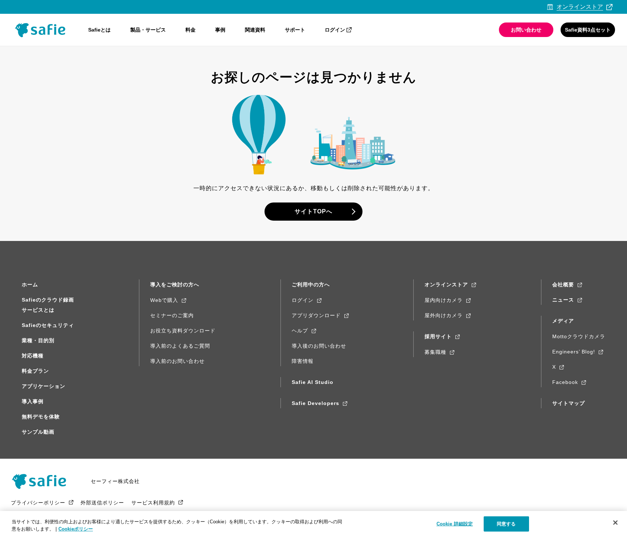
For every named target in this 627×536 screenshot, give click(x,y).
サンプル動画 (38, 432)
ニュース (563, 300)
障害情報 (303, 361)
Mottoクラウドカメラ (578, 336)
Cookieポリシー (75, 528)
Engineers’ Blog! (573, 352)
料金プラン (35, 371)
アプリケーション (43, 386)
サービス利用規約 (153, 503)
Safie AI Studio (312, 382)
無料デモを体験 (41, 417)
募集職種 (435, 352)
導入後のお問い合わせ (319, 346)
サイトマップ (568, 403)
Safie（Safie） (42, 481)
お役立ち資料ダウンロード (183, 331)
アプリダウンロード (316, 315)
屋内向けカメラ (444, 300)
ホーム (30, 284)
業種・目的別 (38, 340)
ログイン (335, 30)
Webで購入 (164, 300)
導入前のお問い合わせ (177, 361)
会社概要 (563, 284)
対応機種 (33, 356)
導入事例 (33, 401)
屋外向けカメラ (444, 315)
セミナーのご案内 (172, 315)
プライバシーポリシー (38, 503)
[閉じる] (615, 523)
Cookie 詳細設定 (455, 524)
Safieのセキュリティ (48, 325)
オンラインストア (446, 284)
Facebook (565, 382)
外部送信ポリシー (102, 503)
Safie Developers (315, 403)
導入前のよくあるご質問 (180, 346)
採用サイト (438, 336)
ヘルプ (300, 331)
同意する (506, 524)
